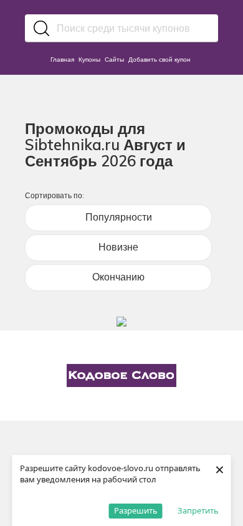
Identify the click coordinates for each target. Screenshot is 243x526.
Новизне (118, 247)
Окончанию (118, 276)
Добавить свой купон (159, 59)
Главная (62, 59)
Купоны (89, 59)
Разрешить (136, 510)
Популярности (118, 217)
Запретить (198, 510)
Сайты (114, 59)
